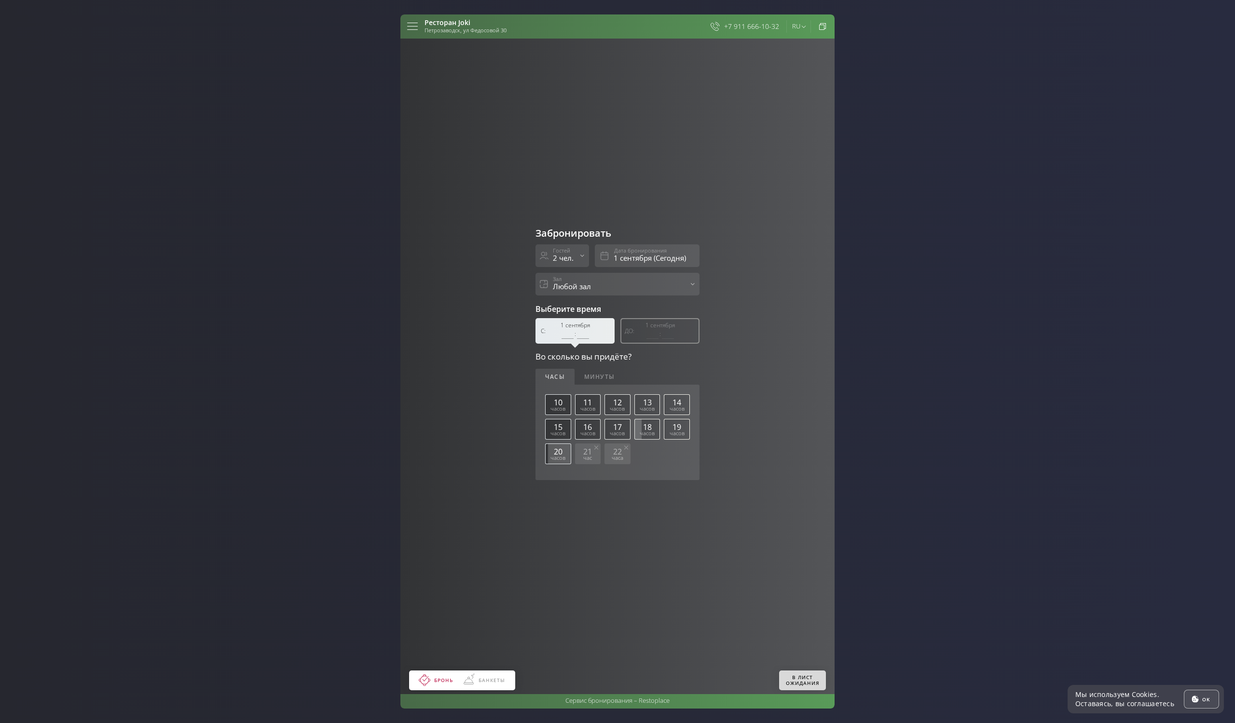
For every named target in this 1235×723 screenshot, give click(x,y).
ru (796, 26)
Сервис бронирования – (617, 700)
